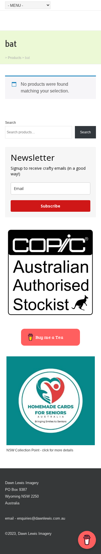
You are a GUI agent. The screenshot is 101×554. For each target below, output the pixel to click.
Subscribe (50, 206)
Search (10, 123)
